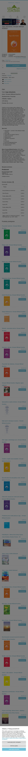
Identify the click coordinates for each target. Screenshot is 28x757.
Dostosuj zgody (14, 745)
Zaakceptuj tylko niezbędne (14, 742)
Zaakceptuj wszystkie (14, 749)
